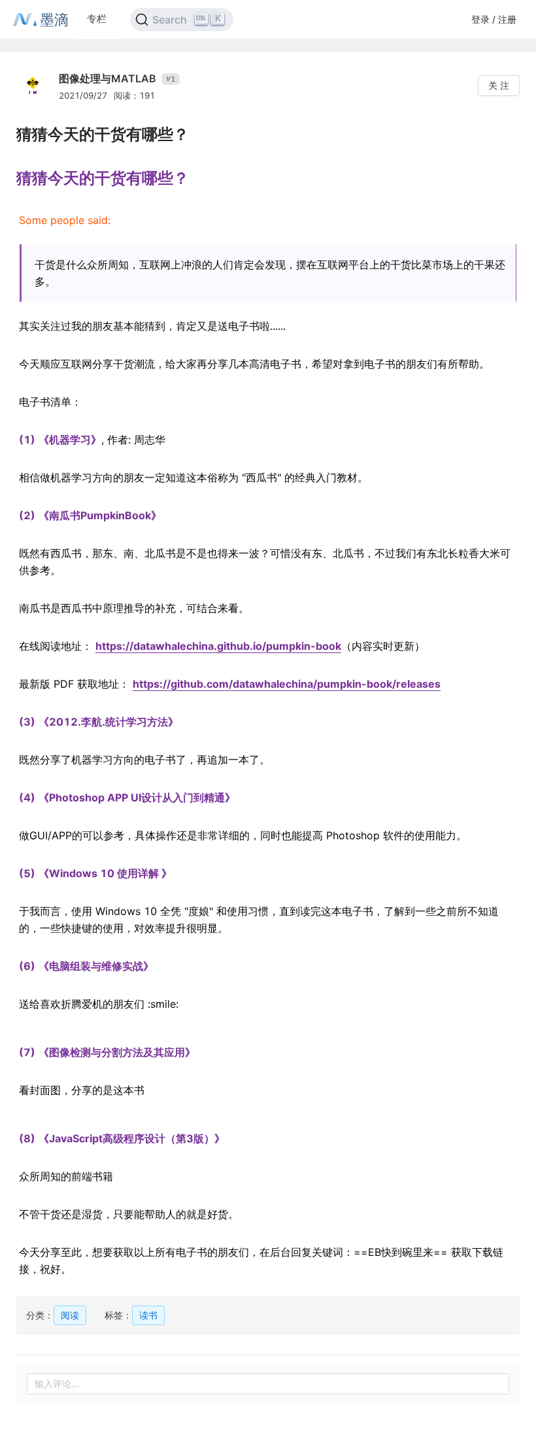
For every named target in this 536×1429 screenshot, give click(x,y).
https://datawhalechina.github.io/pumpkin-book (218, 645)
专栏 (97, 18)
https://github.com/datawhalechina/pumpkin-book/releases (287, 683)
